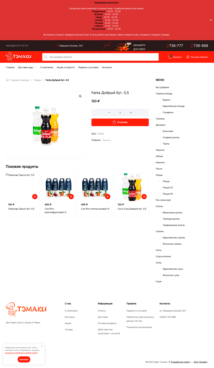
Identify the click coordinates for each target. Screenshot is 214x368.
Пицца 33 (168, 187)
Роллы (159, 206)
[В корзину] (34, 196)
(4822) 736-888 (168, 317)
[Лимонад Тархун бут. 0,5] (22, 187)
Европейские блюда (173, 106)
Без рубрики (162, 87)
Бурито (166, 99)
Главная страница (19, 80)
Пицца (159, 175)
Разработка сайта (180, 362)
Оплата (101, 310)
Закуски (160, 150)
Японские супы (171, 275)
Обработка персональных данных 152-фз (140, 319)
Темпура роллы (171, 218)
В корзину (122, 122)
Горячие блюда (164, 93)
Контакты (107, 67)
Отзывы (69, 329)
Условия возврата (107, 323)
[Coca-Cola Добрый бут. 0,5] (132, 187)
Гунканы (160, 118)
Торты (166, 143)
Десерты (160, 124)
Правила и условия (88, 67)
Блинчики (168, 131)
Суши (159, 281)
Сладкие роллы (171, 137)
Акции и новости (66, 67)
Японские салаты (172, 243)
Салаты (160, 231)
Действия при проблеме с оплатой (109, 331)
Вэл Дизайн (200, 362)
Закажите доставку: (139, 47)
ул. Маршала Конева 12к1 (173, 310)
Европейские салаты (174, 237)
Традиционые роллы (174, 225)
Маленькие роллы (172, 212)
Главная (10, 67)
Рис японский (163, 200)
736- (176, 46)
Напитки (106, 140)
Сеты (158, 250)
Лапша (159, 156)
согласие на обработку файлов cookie (21, 353)
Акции (68, 323)
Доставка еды (25, 67)
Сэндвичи (168, 112)
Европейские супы (173, 269)
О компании (46, 67)
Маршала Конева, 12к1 (71, 45)
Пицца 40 (168, 193)
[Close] (211, 20)
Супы (158, 262)
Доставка (103, 317)
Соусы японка (163, 256)
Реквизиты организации (139, 327)
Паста (159, 168)
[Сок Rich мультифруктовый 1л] (59, 187)
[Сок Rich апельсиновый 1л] (95, 187)
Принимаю (24, 359)
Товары (37, 80)
